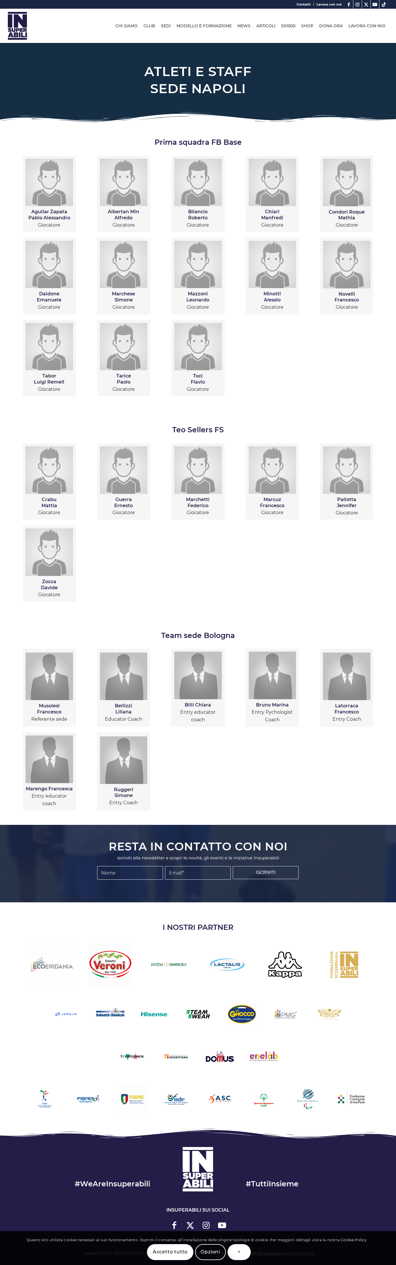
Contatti (303, 4)
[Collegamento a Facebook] (349, 4)
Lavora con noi (329, 4)
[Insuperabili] (17, 26)
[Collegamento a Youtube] (375, 4)
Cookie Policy (354, 1240)
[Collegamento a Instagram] (357, 4)
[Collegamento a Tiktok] (383, 4)
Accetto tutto (170, 1252)
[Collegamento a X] (366, 4)
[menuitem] (304, 4)
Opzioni (210, 1252)
